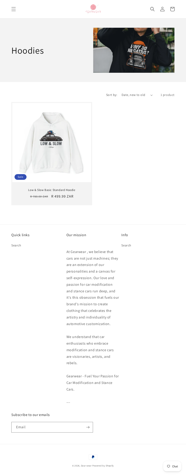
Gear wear (86, 465)
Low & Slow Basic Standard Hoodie (51, 190)
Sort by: (111, 95)
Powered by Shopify (103, 465)
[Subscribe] (88, 427)
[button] (14, 9)
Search (16, 245)
